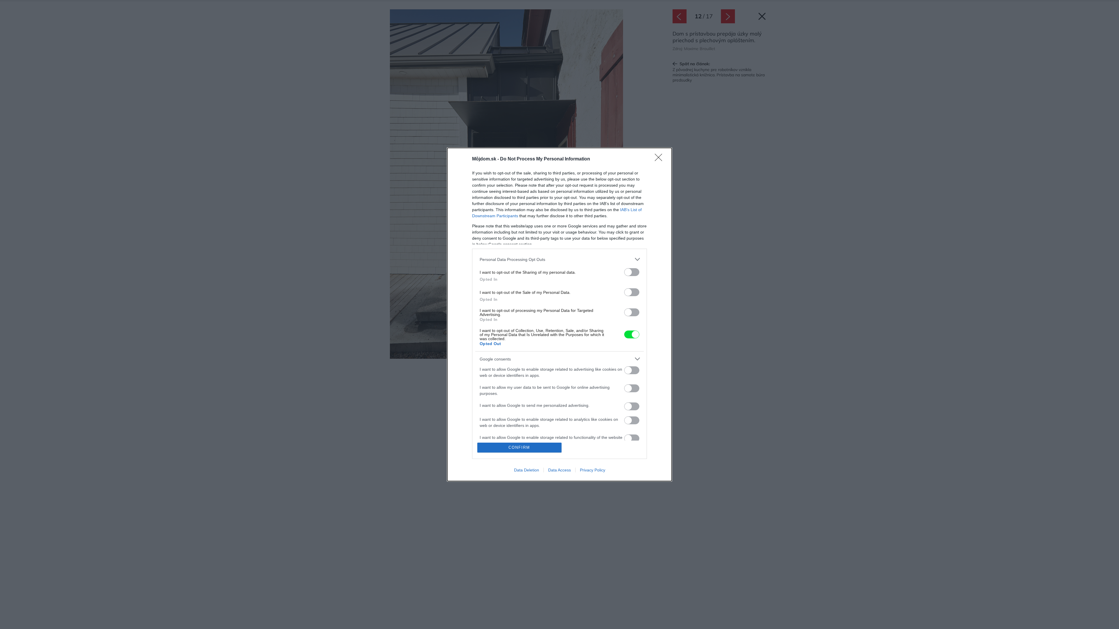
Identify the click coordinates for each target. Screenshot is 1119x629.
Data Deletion (526, 470)
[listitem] (559, 259)
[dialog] (559, 314)
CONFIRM (519, 447)
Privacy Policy (592, 470)
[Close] (660, 159)
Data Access (559, 470)
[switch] (631, 272)
